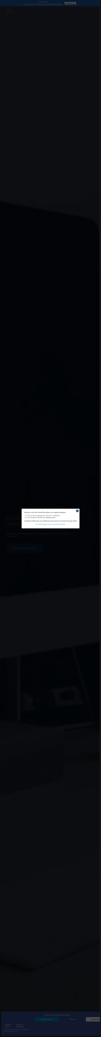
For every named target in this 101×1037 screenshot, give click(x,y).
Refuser (72, 1019)
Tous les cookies (47, 1019)
